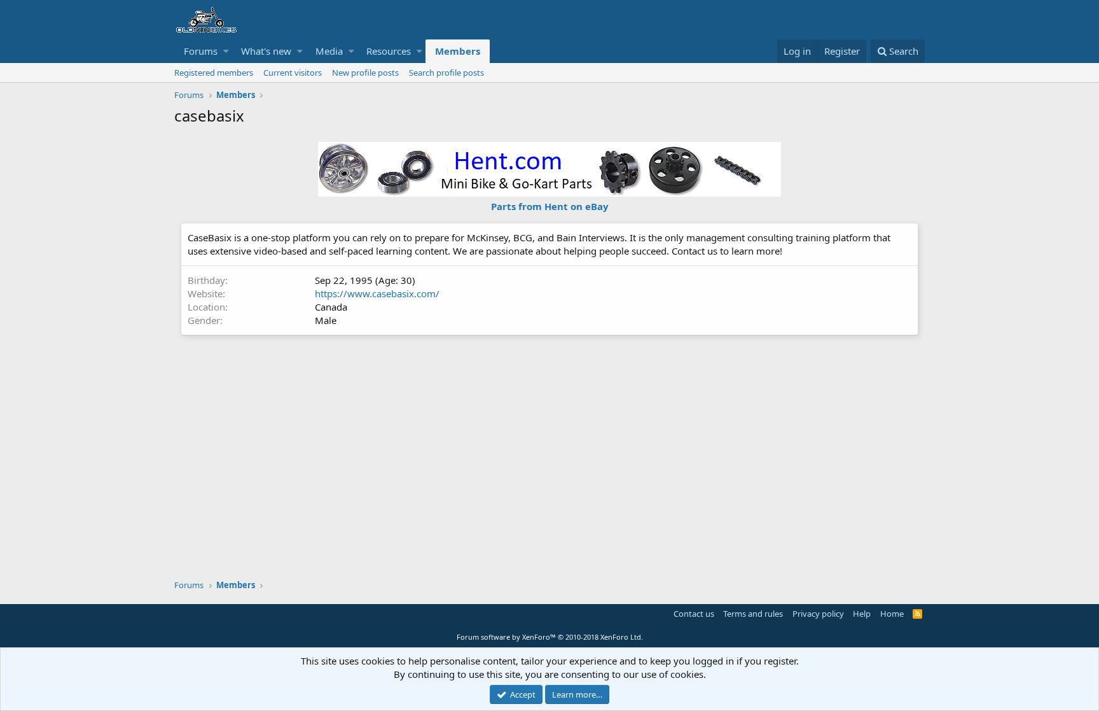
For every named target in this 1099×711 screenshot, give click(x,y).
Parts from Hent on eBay (550, 206)
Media (329, 51)
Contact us (694, 613)
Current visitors (292, 72)
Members (457, 51)
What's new (266, 51)
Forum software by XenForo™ (550, 637)
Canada (331, 306)
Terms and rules (753, 613)
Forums (201, 51)
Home (892, 613)
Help (862, 613)
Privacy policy (818, 613)
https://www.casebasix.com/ (377, 293)
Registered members (213, 72)
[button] (226, 51)
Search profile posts (446, 72)
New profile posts (365, 72)
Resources (388, 51)
